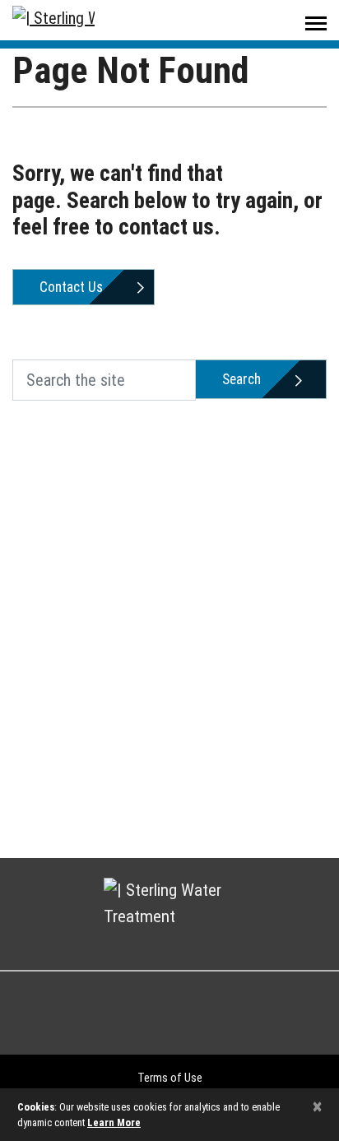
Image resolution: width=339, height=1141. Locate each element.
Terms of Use (169, 1078)
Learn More (114, 1122)
